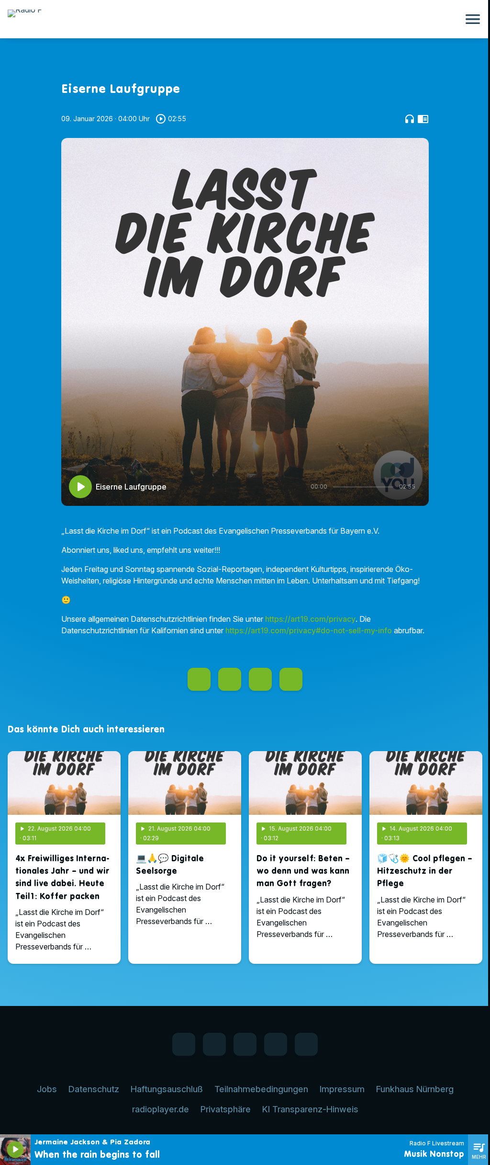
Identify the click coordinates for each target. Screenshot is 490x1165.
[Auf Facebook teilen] (199, 679)
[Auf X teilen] (229, 679)
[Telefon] (275, 1044)
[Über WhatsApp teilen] (260, 679)
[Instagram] (245, 1044)
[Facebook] (183, 1044)
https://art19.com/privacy (310, 619)
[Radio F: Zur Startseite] (233, 19)
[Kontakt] (306, 1044)
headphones (409, 119)
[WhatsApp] (214, 1044)
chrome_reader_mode (423, 119)
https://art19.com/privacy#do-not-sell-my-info (308, 630)
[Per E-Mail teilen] (290, 679)
